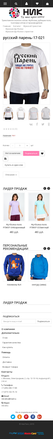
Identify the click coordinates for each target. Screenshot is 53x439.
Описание (10, 174)
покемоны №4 (14, 284)
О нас (5, 337)
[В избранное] (42, 153)
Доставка (7, 362)
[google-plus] (39, 416)
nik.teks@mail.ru (8, 398)
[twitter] (13, 416)
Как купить (8, 347)
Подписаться (11, 316)
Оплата (6, 357)
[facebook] (32, 416)
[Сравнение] (5, 158)
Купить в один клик (14, 165)
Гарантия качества (12, 342)
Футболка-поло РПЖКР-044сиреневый (14, 226)
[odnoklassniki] (19, 416)
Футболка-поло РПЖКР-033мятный (39, 226)
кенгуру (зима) (39, 284)
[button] (26, 3)
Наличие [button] (7, 135)
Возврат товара (10, 367)
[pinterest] (26, 416)
